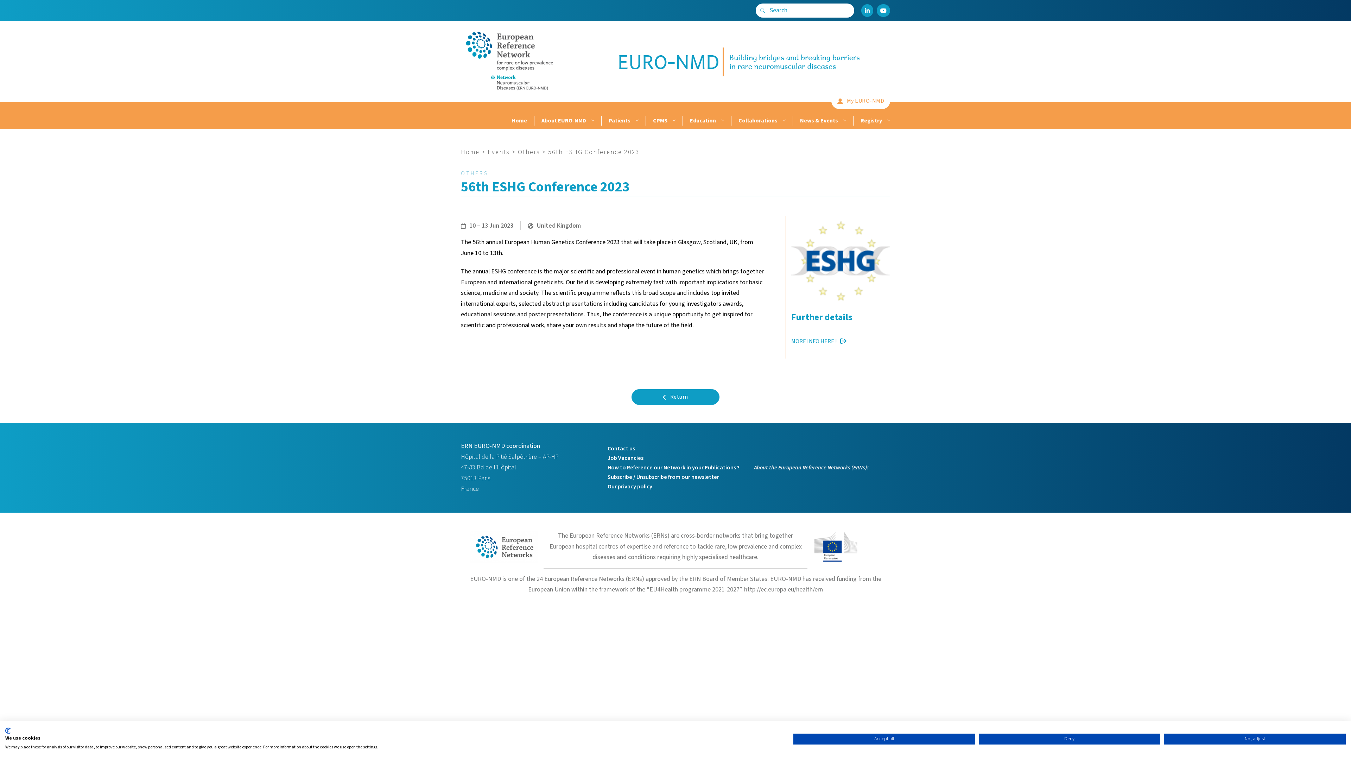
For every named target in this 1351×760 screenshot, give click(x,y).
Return (679, 397)
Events (499, 152)
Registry (871, 121)
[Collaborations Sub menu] (783, 121)
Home (519, 121)
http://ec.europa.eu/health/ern (783, 589)
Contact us (621, 448)
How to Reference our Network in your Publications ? (674, 467)
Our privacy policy (630, 486)
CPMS (660, 121)
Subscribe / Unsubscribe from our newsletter (663, 477)
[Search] (763, 11)
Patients (619, 121)
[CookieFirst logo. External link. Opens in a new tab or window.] (8, 731)
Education (703, 121)
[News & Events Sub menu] (844, 121)
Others (529, 152)
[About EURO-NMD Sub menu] (592, 121)
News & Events (819, 121)
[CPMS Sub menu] (673, 121)
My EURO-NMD (865, 101)
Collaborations (758, 121)
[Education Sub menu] (721, 121)
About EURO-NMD (563, 121)
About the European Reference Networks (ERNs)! (811, 467)
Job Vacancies (625, 458)
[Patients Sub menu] (636, 121)
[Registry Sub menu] (888, 121)
